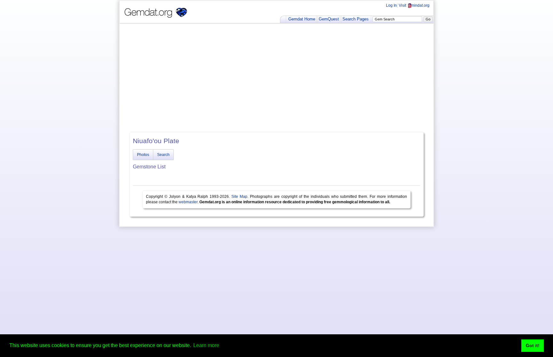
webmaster (188, 202)
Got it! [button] (533, 345)
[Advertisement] (276, 77)
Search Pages (355, 19)
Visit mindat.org (414, 5)
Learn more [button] (206, 345)
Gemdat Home (301, 19)
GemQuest (329, 19)
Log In (391, 5)
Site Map (239, 196)
